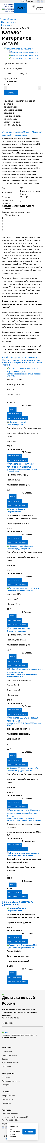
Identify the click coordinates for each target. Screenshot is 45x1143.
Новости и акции (9, 1055)
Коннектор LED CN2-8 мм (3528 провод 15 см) (24, 724)
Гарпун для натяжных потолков (20, 591)
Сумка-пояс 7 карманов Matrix (20, 948)
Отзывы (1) (28, 132)
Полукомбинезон (14, 512)
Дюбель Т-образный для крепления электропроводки (22, 675)
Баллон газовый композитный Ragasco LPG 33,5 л (24, 375)
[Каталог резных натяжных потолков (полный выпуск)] (25, 465)
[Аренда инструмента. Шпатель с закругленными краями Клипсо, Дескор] (25, 813)
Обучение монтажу (18, 135)
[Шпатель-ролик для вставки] (23, 853)
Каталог (20, 8)
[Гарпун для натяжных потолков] (23, 588)
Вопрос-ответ (8, 1096)
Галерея (6, 1085)
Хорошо (29, 1132)
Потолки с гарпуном (11, 1081)
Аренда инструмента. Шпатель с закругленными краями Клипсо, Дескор (24, 819)
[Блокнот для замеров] (18, 628)
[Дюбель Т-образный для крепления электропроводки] (25, 670)
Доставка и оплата (10, 1063)
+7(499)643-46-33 (28, 1)
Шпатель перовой (15, 424)
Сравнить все (10, 904)
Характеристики (15, 132)
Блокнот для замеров (16, 631)
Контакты (6, 1103)
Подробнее (8, 1023)
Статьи (5, 1059)
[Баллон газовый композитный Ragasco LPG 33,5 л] (25, 370)
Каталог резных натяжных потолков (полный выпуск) (23, 470)
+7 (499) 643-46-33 (10, 1018)
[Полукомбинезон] (16, 509)
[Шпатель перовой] (16, 422)
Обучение (6, 1066)
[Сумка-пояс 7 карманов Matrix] (23, 945)
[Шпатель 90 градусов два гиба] (22, 768)
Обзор (5, 132)
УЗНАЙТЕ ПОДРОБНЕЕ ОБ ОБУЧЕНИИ (19, 357)
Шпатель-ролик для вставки (20, 855)
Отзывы (6, 1077)
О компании (7, 1052)
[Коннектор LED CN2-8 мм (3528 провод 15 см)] (25, 719)
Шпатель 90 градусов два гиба (20, 771)
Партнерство (8, 1099)
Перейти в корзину (14, 414)
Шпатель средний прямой (18, 549)
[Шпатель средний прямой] (20, 546)
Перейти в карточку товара (17, 418)
